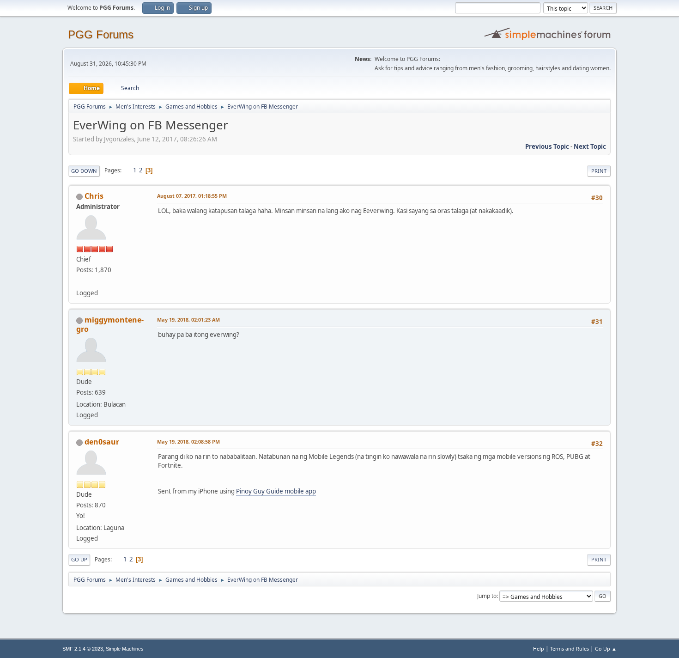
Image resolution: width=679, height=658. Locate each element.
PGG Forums (100, 34)
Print (598, 170)
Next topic (590, 146)
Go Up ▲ (606, 648)
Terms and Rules (569, 648)
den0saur (102, 442)
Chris (94, 196)
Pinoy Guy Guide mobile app (276, 491)
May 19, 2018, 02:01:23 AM (188, 319)
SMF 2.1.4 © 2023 (82, 649)
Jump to (487, 596)
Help (538, 648)
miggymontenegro (110, 324)
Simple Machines (125, 649)
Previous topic (547, 146)
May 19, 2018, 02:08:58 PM (188, 441)
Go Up (79, 559)
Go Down (84, 170)
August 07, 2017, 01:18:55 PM (192, 195)
